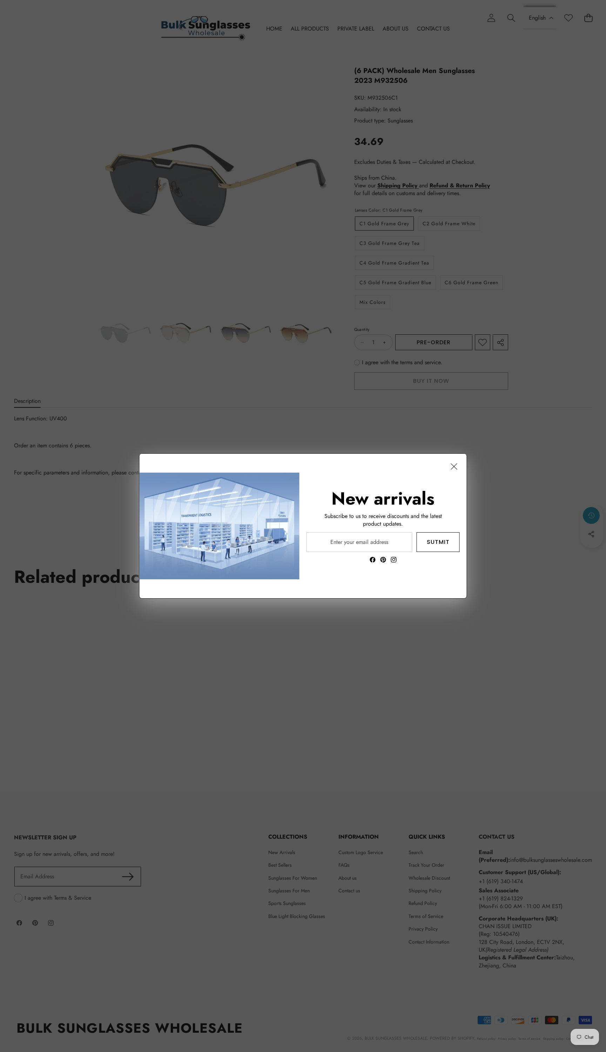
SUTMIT (438, 542)
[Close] (454, 466)
